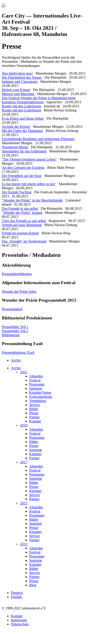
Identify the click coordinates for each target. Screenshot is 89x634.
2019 (23, 425)
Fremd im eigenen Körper (20, 233)
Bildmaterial (10, 335)
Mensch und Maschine (18, 94)
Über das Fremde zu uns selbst (24, 221)
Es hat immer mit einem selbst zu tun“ (29, 184)
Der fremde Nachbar (16, 192)
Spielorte (35, 388)
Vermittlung (37, 401)
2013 (23, 544)
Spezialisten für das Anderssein (24, 151)
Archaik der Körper (16, 127)
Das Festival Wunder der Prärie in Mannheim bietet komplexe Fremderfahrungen (39, 100)
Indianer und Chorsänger (20, 81)
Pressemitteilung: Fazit (18, 352)
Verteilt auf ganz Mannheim (22, 225)
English (16, 597)
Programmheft (12, 309)
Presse (33, 413)
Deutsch (17, 593)
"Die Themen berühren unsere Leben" (29, 159)
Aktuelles (36, 376)
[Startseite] (3, 6)
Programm (36, 384)
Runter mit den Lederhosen (21, 106)
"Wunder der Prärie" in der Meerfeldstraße (32, 200)
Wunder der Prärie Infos (19, 291)
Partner (34, 417)
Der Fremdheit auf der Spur (22, 176)
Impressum (19, 620)
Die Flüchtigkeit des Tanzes (22, 77)
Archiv (16, 360)
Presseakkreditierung (17, 274)
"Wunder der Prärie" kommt (22, 213)
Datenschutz (20, 624)
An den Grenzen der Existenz (23, 167)
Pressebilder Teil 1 (15, 327)
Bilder (33, 409)
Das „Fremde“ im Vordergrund (24, 241)
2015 (23, 503)
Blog (32, 585)
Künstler (35, 454)
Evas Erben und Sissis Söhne (23, 118)
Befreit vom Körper (16, 90)
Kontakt (35, 421)
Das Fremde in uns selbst (20, 208)
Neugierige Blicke (15, 147)
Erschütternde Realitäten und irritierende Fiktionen (38, 139)
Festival (34, 380)
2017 (23, 462)
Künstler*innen (40, 392)
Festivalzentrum (40, 397)
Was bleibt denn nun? (17, 73)
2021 (23, 372)
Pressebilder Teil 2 (15, 331)
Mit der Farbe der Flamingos (22, 131)
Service (34, 405)
